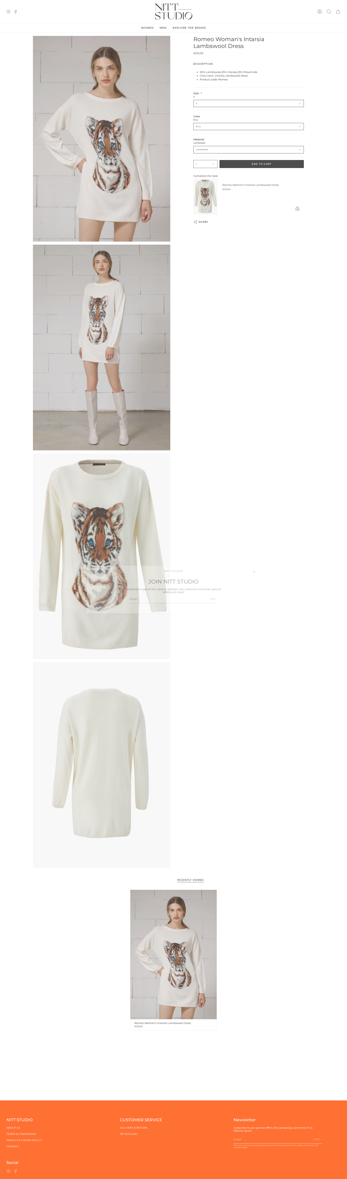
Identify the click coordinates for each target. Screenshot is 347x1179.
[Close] (254, 572)
